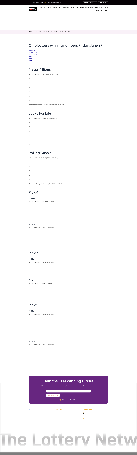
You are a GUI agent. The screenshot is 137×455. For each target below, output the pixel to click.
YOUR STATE (66, 7)
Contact (105, 10)
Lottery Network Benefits (54, 7)
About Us (42, 7)
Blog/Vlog (99, 10)
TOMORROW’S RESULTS (101, 7)
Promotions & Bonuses (87, 7)
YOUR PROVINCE (75, 7)
